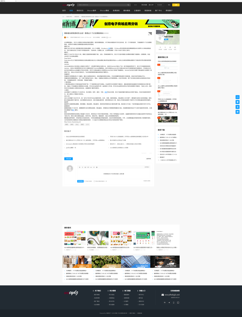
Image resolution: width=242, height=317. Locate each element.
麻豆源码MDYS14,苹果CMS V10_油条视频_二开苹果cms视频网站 (85, 140)
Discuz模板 (104, 10)
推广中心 (158, 10)
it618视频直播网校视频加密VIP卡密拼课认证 (171, 143)
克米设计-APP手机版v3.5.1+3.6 (167, 154)
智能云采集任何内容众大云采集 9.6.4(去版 (170, 247)
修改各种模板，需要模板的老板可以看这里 (100, 247)
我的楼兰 (161, 157)
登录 (117, 174)
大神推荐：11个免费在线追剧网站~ (168, 134)
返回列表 (148, 158)
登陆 (169, 5)
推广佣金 (97, 301)
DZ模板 (126, 304)
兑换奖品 (111, 298)
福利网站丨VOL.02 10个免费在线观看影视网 (171, 137)
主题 (109, 48)
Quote (91, 167)
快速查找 (159, 5)
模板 (66, 124)
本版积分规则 (146, 181)
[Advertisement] (168, 193)
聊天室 (141, 298)
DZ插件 (126, 301)
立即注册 (121, 174)
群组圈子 (169, 10)
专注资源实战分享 (122, 313)
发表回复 (80, 181)
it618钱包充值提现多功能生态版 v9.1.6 (169, 151)
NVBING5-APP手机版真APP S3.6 (168, 160)
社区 (71, 10)
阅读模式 (104, 37)
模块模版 (126, 10)
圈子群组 (97, 294)
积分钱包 (111, 294)
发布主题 (68, 158)
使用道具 (144, 153)
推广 (73, 110)
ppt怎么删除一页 (71, 147)
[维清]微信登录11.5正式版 (166, 140)
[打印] (107, 37)
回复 (68, 153)
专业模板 (91, 250)
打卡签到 (141, 304)
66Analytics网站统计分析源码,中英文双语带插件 (80, 144)
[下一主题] (110, 37)
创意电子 (63, 16)
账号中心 (141, 294)
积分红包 (111, 301)
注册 (176, 5)
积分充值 (144, 5)
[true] (128, 5)
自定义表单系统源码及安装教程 (167, 61)
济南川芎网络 (73, 37)
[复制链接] (106, 33)
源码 (72, 124)
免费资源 (126, 298)
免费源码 (116, 10)
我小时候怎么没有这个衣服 (118, 140)
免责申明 (97, 298)
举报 (150, 153)
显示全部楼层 (96, 37)
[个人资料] (160, 39)
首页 (64, 10)
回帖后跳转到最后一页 (101, 181)
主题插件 (137, 10)
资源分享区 (69, 16)
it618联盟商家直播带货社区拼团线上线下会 (170, 148)
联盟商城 (148, 10)
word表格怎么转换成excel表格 (119, 147)
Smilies (97, 167)
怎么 (77, 124)
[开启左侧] (62, 34)
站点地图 (97, 304)
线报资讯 (76, 16)
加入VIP (151, 5)
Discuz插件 (91, 10)
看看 (82, 124)
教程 (106, 92)
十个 (87, 124)
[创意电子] (68, 6)
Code (94, 167)
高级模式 (147, 167)
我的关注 (80, 10)
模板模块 (126, 294)
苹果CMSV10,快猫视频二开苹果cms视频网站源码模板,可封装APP (129, 136)
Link (88, 167)
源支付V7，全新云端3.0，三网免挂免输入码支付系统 (125, 144)
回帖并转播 (89, 181)
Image (85, 167)
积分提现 (111, 304)
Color (82, 167)
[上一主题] (109, 37)
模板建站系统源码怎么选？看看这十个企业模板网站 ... (95, 16)
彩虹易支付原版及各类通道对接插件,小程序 (171, 146)
